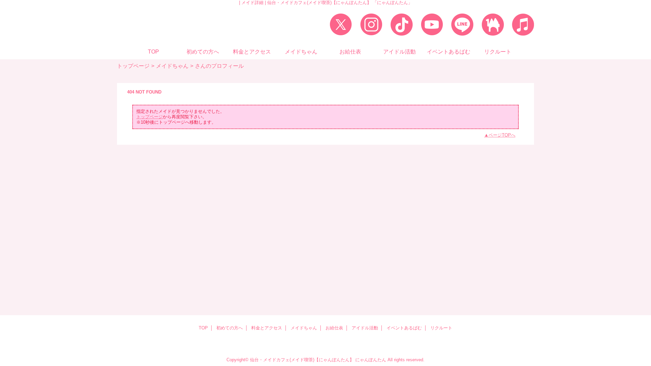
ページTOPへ (502, 135)
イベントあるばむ (404, 327)
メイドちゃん (172, 66)
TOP (153, 51)
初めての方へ (229, 327)
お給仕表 (334, 327)
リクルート (441, 327)
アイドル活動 (365, 327)
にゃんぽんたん (370, 359)
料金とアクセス (266, 327)
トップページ (133, 66)
